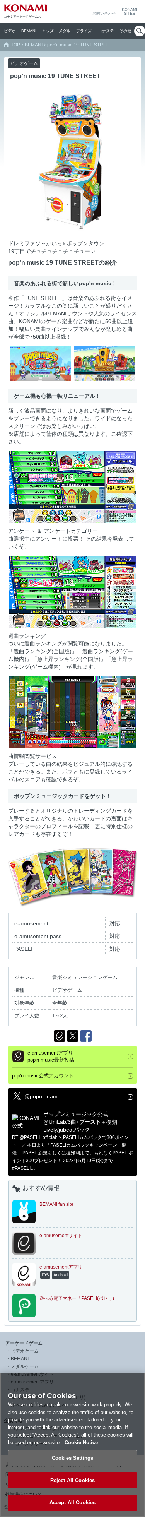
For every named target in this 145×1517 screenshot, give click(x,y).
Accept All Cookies (72, 1502)
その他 (125, 31)
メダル (64, 31)
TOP (15, 45)
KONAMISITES (129, 11)
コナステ (106, 31)
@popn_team (41, 1096)
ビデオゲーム (25, 1351)
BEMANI (28, 31)
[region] (72, 1445)
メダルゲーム (25, 1366)
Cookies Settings (72, 1458)
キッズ (48, 31)
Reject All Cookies (72, 1480)
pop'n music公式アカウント (43, 1076)
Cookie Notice (81, 1442)
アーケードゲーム (24, 1343)
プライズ (84, 31)
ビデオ (9, 31)
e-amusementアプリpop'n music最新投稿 (50, 1056)
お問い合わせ (104, 13)
